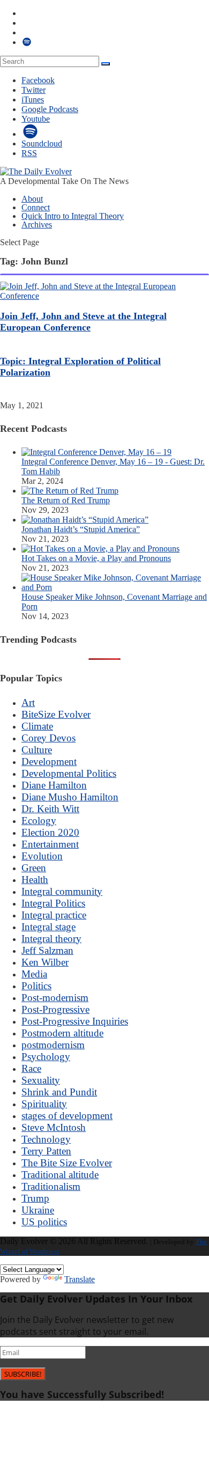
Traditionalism (50, 1186)
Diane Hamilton (54, 785)
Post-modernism (54, 997)
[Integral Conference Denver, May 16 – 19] (96, 452)
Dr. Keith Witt (50, 808)
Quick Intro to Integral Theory (72, 215)
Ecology (38, 820)
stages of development (67, 1115)
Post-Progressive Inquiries (74, 1021)
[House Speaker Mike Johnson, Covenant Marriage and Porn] (115, 587)
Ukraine (37, 1210)
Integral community (61, 891)
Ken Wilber (45, 962)
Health (34, 879)
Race (31, 1068)
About (32, 198)
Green (33, 867)
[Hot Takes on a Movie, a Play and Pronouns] (100, 548)
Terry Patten (46, 1151)
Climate (37, 726)
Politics (36, 985)
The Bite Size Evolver (66, 1162)
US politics (44, 1221)
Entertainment (50, 844)
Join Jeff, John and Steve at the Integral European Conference (83, 322)
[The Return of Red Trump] (69, 490)
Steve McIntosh (53, 1127)
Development (49, 761)
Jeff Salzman (47, 950)
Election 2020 (50, 832)
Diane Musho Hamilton (69, 797)
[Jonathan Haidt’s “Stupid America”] (84, 519)
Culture (36, 749)
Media (34, 974)
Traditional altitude (60, 1174)
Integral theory (51, 938)
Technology (46, 1139)
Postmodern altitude (62, 1033)
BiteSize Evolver (56, 714)
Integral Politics (53, 903)
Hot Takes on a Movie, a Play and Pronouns (96, 558)
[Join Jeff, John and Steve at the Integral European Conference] (104, 295)
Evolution (42, 856)
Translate (79, 1279)
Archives (36, 224)
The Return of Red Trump (65, 500)
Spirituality (44, 1103)
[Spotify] (30, 133)
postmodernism (53, 1044)
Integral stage (48, 926)
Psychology (45, 1056)
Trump (35, 1198)
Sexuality (40, 1080)
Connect (35, 207)
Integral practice (53, 915)
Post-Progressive (55, 1009)
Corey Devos (48, 738)
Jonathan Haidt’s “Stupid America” (80, 529)
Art (28, 702)
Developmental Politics (68, 773)
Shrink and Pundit (59, 1092)
